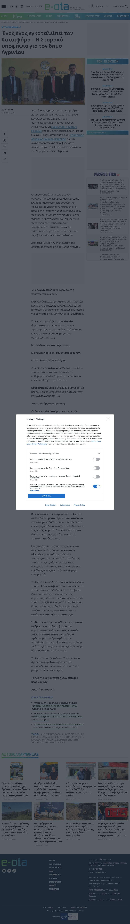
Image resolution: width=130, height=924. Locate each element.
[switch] (96, 459)
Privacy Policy (79, 505)
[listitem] (65, 453)
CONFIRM (46, 496)
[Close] (109, 419)
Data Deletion (50, 505)
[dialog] (65, 462)
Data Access (65, 505)
